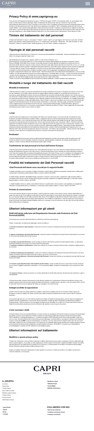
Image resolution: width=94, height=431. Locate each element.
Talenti (5, 409)
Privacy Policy (6, 397)
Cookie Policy (6, 395)
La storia (5, 384)
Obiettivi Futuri (52, 383)
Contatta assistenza (54, 414)
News (4, 412)
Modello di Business (54, 388)
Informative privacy (8, 400)
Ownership (5, 386)
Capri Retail (6, 407)
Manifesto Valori (52, 381)
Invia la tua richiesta (54, 410)
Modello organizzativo (9, 393)
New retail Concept (8, 390)
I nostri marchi (6, 388)
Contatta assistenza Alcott (56, 412)
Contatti (5, 414)
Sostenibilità (51, 386)
